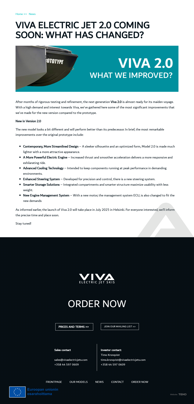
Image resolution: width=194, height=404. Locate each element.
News (32, 14)
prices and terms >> (74, 326)
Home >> (21, 14)
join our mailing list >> (120, 326)
